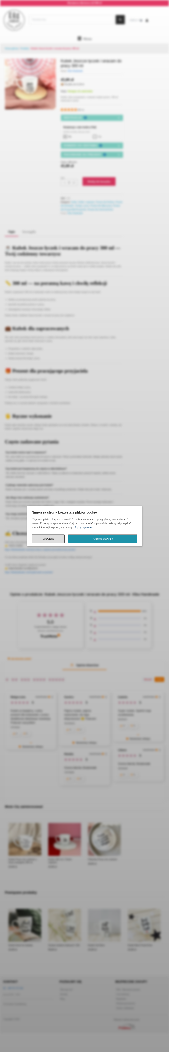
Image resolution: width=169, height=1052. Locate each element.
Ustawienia (48, 538)
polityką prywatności (83, 527)
